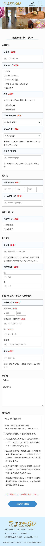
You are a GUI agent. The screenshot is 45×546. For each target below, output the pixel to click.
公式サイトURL (10, 151)
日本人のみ (10, 105)
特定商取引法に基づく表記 (13, 537)
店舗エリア (12, 129)
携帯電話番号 (12, 182)
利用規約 (30, 529)
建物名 (6, 340)
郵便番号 (11, 308)
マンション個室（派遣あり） (17, 84)
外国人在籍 (10, 109)
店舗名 (10, 52)
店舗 (8, 71)
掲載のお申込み (10, 529)
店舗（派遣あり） (13, 75)
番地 (9, 329)
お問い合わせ (21, 529)
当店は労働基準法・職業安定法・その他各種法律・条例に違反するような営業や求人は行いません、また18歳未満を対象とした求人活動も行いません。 (23, 456)
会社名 (10, 245)
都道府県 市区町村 (15, 319)
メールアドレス (13, 196)
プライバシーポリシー (12, 533)
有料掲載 (9, 229)
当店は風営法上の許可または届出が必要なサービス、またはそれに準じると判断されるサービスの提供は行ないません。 (23, 442)
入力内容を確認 (22, 504)
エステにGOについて (31, 537)
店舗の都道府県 (13, 115)
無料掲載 (9, 225)
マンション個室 (12, 80)
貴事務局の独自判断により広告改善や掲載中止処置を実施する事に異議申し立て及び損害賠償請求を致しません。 (23, 481)
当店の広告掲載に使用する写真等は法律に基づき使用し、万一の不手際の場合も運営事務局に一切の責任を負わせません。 (23, 469)
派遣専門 (9, 88)
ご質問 (5, 376)
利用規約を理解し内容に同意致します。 (21, 434)
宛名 (9, 351)
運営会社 (24, 533)
